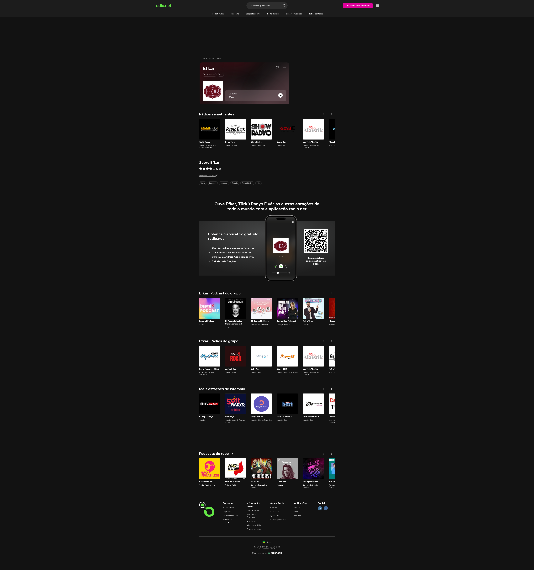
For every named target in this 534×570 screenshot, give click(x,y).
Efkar (231, 97)
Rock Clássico (209, 75)
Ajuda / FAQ (275, 516)
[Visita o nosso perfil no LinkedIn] (320, 508)
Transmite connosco (227, 521)
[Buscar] (284, 5)
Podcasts (235, 14)
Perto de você (273, 14)
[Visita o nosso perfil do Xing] (326, 508)
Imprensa (227, 512)
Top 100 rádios (217, 14)
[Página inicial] (204, 58)
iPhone (297, 508)
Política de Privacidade (251, 516)
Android (297, 516)
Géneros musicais (294, 14)
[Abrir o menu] (377, 5)
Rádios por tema (315, 14)
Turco (203, 183)
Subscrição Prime (277, 520)
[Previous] (323, 113)
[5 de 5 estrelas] (214, 168)
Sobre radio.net (229, 508)
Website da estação (207, 176)
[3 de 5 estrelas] (207, 168)
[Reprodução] (280, 95)
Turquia (235, 183)
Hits (220, 75)
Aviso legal (251, 521)
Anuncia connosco (230, 516)
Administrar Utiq (254, 525)
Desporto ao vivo (253, 14)
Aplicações (274, 512)
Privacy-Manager (254, 529)
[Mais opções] (284, 67)
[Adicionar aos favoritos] (277, 67)
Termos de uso (253, 510)
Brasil (268, 542)
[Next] (331, 113)
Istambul (212, 183)
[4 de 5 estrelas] (210, 168)
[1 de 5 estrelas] (200, 168)
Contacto (274, 508)
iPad (296, 512)
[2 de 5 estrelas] (204, 168)
